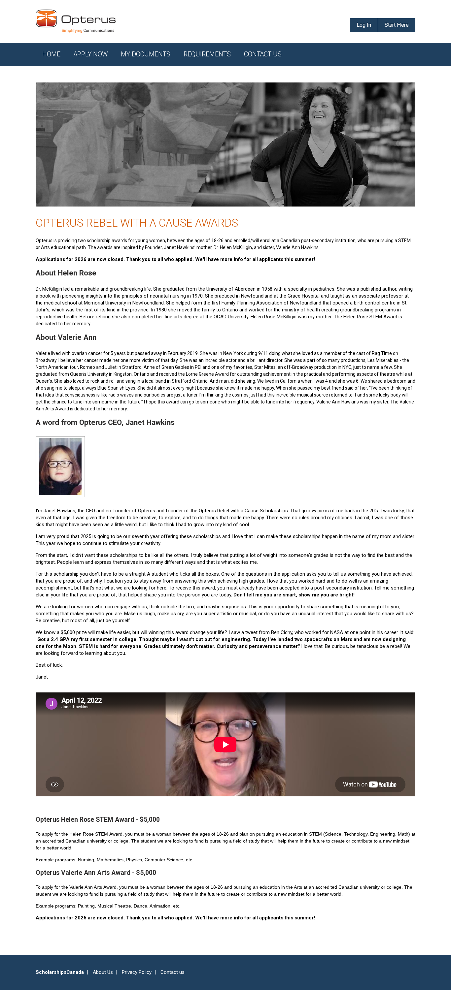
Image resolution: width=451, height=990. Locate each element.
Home (51, 54)
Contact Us (263, 54)
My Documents (145, 54)
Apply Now (91, 54)
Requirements (207, 54)
